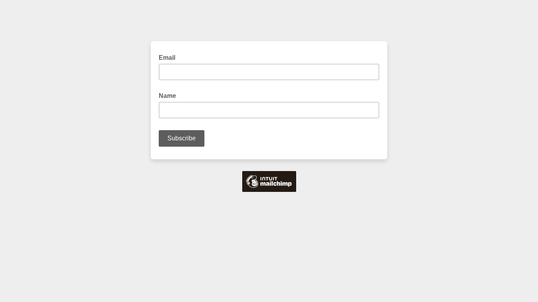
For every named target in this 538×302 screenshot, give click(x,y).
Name (170, 95)
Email (169, 57)
